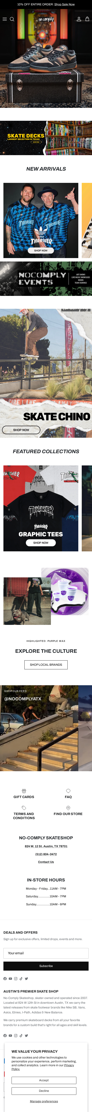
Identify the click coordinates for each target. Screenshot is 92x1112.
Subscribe (46, 966)
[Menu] (4, 19)
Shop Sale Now (64, 4)
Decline (44, 1090)
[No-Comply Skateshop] (46, 19)
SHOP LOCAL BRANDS (46, 664)
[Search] (14, 19)
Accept (44, 1080)
